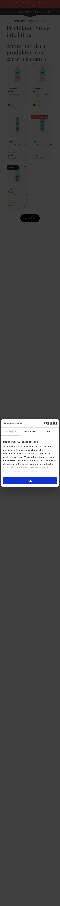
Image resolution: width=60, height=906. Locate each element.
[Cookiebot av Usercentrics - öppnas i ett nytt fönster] (44, 423)
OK (30, 481)
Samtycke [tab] (11, 431)
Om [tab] (49, 431)
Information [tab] (30, 431)
